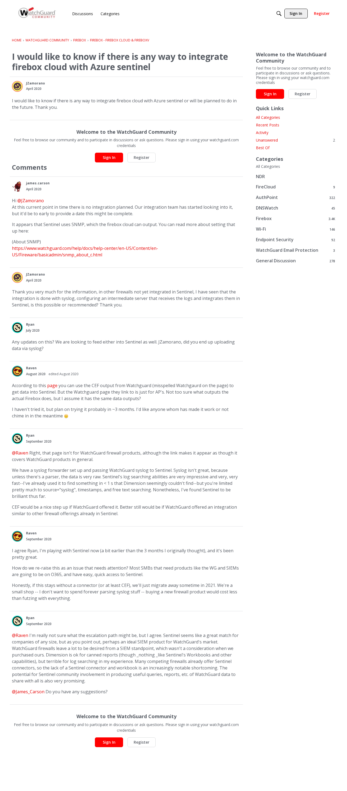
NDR (260, 176)
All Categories (268, 117)
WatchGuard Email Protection (295, 250)
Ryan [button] (30, 324)
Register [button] (141, 157)
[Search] (279, 13)
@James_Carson (28, 692)
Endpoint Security (295, 240)
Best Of (262, 147)
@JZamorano (30, 201)
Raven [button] (31, 368)
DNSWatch (295, 208)
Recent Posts (267, 125)
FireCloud (295, 187)
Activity (262, 132)
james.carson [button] (38, 183)
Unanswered (295, 140)
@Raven (20, 453)
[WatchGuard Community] (37, 14)
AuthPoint (295, 197)
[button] (17, 86)
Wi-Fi (295, 229)
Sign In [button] (109, 157)
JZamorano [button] (35, 83)
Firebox (295, 218)
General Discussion (295, 261)
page (52, 385)
